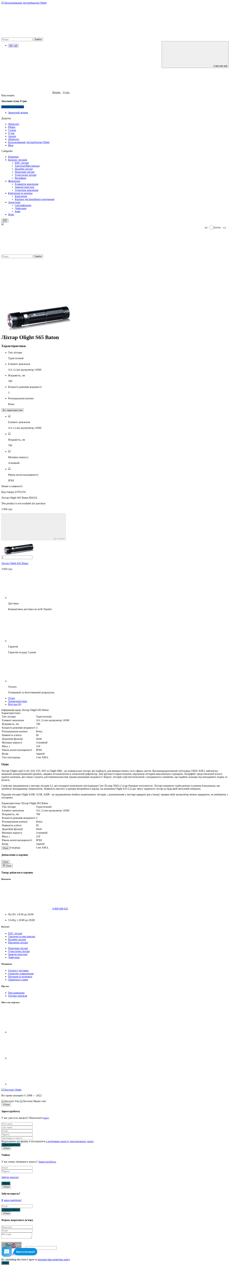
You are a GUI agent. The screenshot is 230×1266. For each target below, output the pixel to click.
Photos (11, 127)
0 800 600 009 (220, 66)
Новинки (13, 156)
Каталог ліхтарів (17, 159)
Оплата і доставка (18, 970)
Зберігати (13, 124)
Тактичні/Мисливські (27, 165)
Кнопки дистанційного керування (34, 199)
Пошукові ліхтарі (25, 171)
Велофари (20, 178)
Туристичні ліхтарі (25, 175)
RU (10, 45)
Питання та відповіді (20, 976)
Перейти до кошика (12, 106)
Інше (17, 211)
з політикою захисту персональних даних (70, 1141)
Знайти (38, 39)
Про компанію (16, 992)
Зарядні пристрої (24, 187)
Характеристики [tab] (17, 701)
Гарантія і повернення (21, 973)
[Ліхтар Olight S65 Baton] (37, 329)
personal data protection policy (54, 1259)
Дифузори (20, 208)
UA (15, 45)
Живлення (14, 181)
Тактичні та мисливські (21, 936)
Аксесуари (14, 202)
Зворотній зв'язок (18, 112)
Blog (10, 145)
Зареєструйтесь (47, 1161)
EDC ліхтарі (22, 162)
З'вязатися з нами (18, 979)
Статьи (12, 130)
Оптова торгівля (17, 995)
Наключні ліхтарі (18, 942)
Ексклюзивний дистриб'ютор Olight (28, 142)
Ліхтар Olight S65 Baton (14, 563)
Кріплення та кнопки (20, 193)
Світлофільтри (23, 205)
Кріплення (21, 196)
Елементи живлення (26, 184)
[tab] (12, 410)
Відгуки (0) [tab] (14, 704)
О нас (11, 133)
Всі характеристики (12, 410)
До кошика (58, 538)
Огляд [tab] (11, 698)
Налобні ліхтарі (24, 168)
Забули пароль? (10, 1177)
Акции (12, 136)
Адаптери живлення (26, 190)
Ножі (11, 214)
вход (46, 1117)
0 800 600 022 (60, 908)
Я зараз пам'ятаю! (11, 1200)
